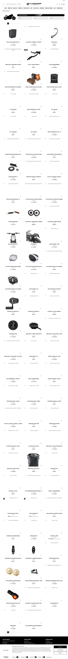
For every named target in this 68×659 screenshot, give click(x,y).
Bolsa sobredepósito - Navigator (13, 378)
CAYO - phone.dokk (13, 131)
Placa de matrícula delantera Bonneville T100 (33, 625)
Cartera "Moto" (13, 625)
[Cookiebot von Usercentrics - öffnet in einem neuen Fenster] (6, 657)
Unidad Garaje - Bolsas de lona (13, 468)
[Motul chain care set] (34, 504)
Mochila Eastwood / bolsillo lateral (54, 86)
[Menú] (4, 4)
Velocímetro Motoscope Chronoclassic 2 (13, 154)
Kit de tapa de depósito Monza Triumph (13, 266)
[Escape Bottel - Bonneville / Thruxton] (34, 33)
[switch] (26, 657)
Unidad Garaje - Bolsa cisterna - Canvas (54, 333)
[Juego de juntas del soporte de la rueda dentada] (54, 504)
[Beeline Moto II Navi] (13, 325)
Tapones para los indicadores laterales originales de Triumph (13, 64)
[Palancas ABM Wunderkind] (54, 56)
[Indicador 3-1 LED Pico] (13, 482)
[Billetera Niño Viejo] (54, 594)
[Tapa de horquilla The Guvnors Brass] (13, 572)
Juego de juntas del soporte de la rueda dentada (54, 513)
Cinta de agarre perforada (33, 378)
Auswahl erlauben (60, 649)
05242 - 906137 (5, 642)
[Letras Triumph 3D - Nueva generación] (54, 145)
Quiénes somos (26, 641)
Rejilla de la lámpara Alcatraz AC (54, 176)
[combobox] (12, 4)
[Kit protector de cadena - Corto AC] (13, 437)
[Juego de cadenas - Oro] (34, 280)
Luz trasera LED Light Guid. (33, 446)
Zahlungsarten (48, 641)
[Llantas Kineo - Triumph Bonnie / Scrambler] (34, 213)
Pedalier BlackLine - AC (13, 176)
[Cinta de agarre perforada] (34, 370)
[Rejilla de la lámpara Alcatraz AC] (54, 168)
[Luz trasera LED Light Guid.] (34, 437)
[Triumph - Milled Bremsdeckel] (54, 482)
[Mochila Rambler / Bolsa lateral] (34, 100)
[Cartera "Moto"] (13, 617)
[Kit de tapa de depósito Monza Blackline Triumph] (34, 258)
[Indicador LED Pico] (54, 460)
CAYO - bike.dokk (54, 109)
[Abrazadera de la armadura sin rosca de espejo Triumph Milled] (34, 549)
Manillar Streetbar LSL (13, 244)
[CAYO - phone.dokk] (13, 123)
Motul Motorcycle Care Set (13, 513)
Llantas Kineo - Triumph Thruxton (54, 221)
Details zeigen (49, 657)
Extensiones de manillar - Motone (54, 401)
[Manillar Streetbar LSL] (13, 235)
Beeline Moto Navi (33, 535)
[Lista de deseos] (57, 4)
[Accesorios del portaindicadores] (13, 527)
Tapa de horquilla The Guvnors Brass (13, 580)
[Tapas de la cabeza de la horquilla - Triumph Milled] (13, 415)
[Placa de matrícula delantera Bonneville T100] (34, 617)
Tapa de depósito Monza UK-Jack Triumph (13, 288)
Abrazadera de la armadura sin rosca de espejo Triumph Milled (34, 558)
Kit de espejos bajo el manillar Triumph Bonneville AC (34, 199)
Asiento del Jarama (54, 535)
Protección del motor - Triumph (33, 401)
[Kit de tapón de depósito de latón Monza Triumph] (54, 258)
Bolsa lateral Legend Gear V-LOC (13, 42)
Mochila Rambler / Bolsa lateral (33, 109)
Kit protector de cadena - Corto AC (13, 446)
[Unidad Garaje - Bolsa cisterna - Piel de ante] (13, 347)
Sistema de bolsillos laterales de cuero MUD (34, 154)
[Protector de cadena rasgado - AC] (13, 190)
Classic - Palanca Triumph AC (33, 64)
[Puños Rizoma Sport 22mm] (34, 415)
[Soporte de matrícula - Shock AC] (54, 370)
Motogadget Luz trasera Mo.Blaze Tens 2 (34, 603)
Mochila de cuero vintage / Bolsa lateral (33, 86)
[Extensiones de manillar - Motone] (54, 392)
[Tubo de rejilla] (54, 33)
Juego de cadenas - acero (54, 244)
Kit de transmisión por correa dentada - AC (33, 490)
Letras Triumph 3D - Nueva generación (54, 154)
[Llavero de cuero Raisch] (13, 213)
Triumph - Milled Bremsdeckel (54, 490)
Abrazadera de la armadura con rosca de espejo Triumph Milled (13, 558)
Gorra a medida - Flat (33, 356)
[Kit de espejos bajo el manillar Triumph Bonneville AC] (34, 190)
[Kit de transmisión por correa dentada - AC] (34, 482)
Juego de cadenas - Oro (33, 288)
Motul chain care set (33, 513)
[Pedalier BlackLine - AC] (13, 168)
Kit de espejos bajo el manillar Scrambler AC (54, 199)
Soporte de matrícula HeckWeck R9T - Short (33, 580)
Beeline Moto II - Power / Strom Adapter (33, 333)
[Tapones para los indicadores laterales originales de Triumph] (13, 56)
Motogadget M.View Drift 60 (33, 311)
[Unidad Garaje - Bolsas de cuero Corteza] (54, 437)
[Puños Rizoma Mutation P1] (54, 549)
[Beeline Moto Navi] (34, 527)
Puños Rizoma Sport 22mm (34, 423)
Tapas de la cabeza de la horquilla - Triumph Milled (13, 423)
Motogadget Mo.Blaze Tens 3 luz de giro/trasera (13, 603)
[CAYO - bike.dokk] (54, 100)
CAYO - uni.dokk (34, 131)
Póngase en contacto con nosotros (29, 643)
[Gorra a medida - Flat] (34, 347)
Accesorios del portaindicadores (13, 535)
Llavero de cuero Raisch (13, 221)
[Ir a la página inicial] (34, 4)
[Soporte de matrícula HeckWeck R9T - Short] (34, 572)
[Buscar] (19, 4)
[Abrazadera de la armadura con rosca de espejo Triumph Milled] (13, 549)
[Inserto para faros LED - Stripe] (54, 347)
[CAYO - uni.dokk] (34, 123)
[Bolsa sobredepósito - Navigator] (13, 370)
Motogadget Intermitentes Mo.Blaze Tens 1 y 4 (54, 580)
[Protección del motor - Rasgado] (13, 392)
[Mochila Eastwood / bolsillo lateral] (54, 78)
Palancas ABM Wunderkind (54, 64)
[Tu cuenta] (59, 4)
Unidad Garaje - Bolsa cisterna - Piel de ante (13, 356)
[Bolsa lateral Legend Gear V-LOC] (13, 33)
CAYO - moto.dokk (13, 109)
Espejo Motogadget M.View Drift (54, 288)
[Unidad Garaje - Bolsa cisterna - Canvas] (54, 325)
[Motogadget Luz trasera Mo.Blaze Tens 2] (34, 594)
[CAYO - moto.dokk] (13, 100)
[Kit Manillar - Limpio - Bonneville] (54, 302)
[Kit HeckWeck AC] (34, 235)
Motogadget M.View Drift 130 (13, 311)
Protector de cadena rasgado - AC (13, 199)
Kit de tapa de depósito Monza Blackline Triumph (34, 266)
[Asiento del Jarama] (54, 527)
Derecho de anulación (49, 643)
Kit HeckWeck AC (34, 244)
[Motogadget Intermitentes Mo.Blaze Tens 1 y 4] (54, 572)
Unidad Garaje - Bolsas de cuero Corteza (54, 446)
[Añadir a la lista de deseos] (20, 39)
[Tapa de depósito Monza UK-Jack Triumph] (13, 280)
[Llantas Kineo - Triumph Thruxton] (54, 213)
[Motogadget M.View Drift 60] (34, 302)
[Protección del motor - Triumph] (34, 392)
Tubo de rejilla (54, 42)
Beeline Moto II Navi (13, 333)
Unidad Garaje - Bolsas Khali (33, 468)
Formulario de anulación (27, 642)
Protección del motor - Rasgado (13, 401)
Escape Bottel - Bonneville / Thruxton (33, 42)
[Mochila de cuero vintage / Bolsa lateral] (34, 78)
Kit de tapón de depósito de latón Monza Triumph (54, 266)
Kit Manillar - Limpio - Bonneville (54, 311)
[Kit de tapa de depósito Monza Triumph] (13, 258)
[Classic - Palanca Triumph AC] (34, 56)
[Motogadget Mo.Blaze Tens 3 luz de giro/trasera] (13, 594)
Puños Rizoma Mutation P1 (54, 558)
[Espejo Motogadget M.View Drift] (54, 280)
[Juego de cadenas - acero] (54, 235)
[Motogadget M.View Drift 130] (13, 302)
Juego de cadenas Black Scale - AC (54, 131)
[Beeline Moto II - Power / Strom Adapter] (34, 325)
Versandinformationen (49, 642)
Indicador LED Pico (54, 468)
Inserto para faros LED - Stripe (54, 356)
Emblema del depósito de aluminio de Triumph (33, 176)
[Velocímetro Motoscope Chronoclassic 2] (13, 145)
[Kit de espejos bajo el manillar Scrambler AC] (54, 190)
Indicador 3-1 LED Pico (13, 490)
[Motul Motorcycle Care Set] (13, 504)
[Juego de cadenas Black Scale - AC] (54, 123)
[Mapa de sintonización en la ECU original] (13, 78)
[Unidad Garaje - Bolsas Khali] (34, 460)
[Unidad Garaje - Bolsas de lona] (13, 460)
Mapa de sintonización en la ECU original (13, 86)
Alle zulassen (60, 646)
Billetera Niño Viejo (54, 603)
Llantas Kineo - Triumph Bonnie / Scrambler (33, 221)
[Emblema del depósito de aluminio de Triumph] (34, 168)
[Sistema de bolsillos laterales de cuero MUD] (34, 145)
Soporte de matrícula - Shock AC (54, 378)
